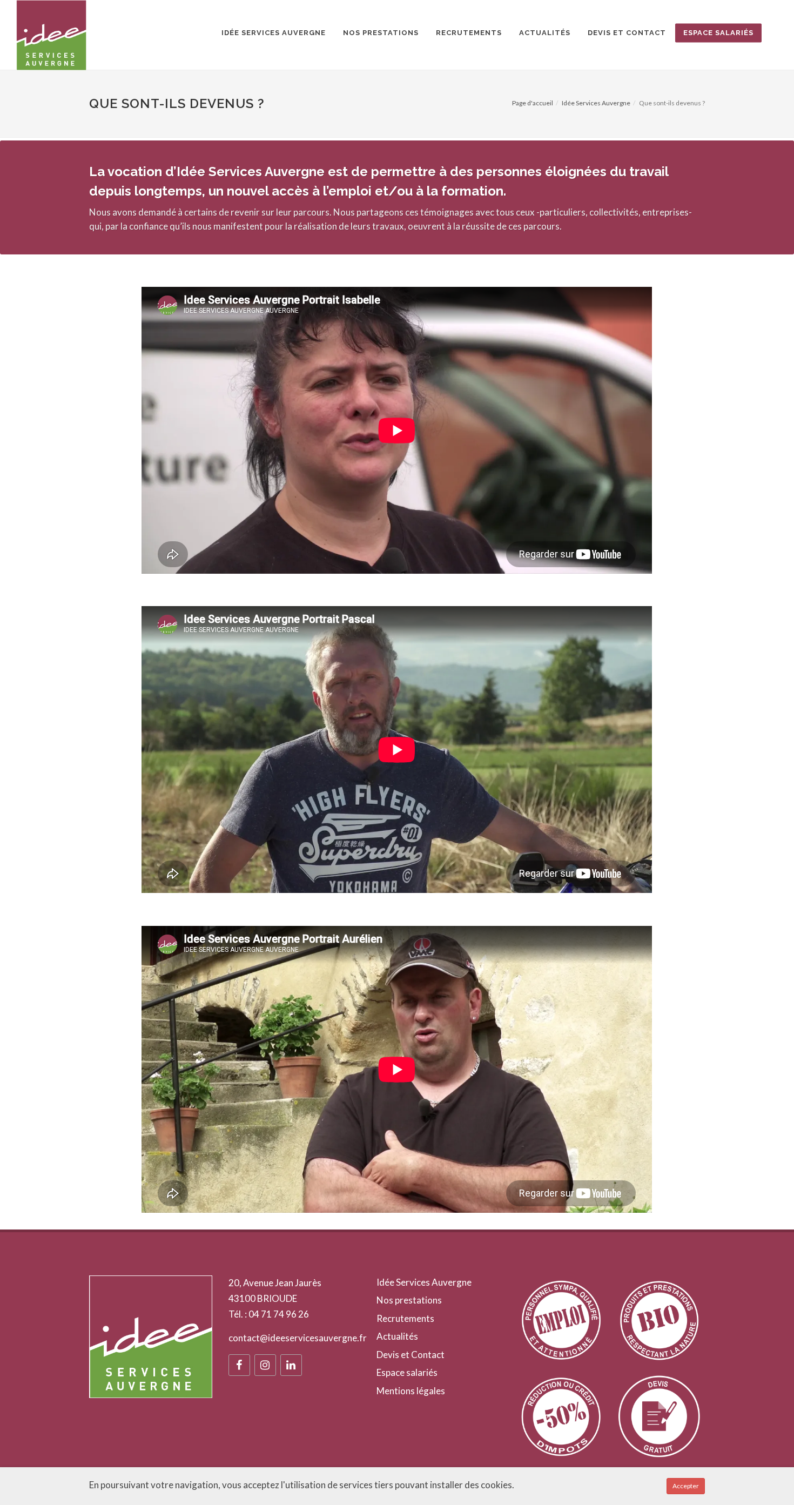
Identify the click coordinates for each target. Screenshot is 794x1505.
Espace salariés (407, 1372)
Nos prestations (409, 1300)
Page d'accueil (532, 103)
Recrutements (405, 1318)
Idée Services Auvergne (596, 103)
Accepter (685, 1486)
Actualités (397, 1336)
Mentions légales (410, 1390)
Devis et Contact (410, 1354)
